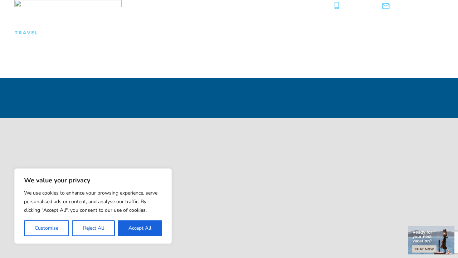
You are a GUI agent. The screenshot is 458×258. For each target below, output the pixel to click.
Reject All (93, 228)
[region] (93, 206)
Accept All (139, 228)
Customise (46, 228)
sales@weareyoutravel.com (418, 6)
